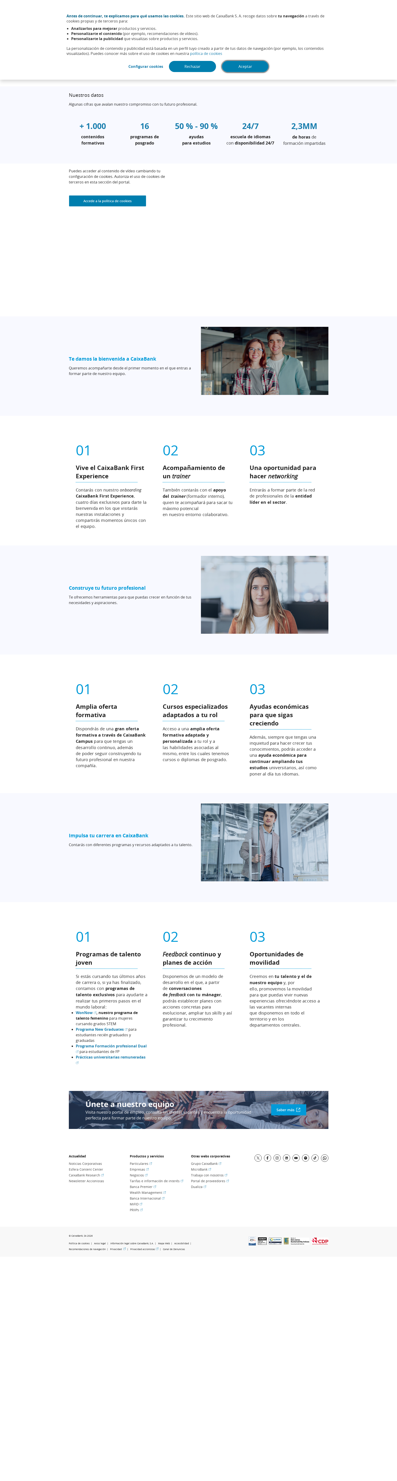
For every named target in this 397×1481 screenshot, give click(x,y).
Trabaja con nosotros (209, 1175)
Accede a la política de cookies (107, 201)
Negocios (139, 1175)
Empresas (139, 1169)
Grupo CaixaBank (206, 1163)
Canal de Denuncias (174, 1249)
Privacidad (118, 1249)
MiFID (136, 1204)
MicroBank (201, 1169)
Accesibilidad (181, 1243)
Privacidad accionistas (144, 1249)
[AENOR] (262, 1243)
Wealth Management (148, 1192)
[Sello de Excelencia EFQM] (286, 1243)
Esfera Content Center (86, 1169)
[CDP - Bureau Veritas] (319, 1243)
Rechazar (192, 66)
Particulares (141, 1163)
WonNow (86, 1012)
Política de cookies (79, 1243)
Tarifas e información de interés (156, 1181)
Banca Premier (143, 1187)
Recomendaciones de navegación (87, 1249)
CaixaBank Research (86, 1175)
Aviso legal (100, 1243)
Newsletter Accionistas (86, 1181)
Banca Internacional (147, 1198)
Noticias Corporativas (85, 1163)
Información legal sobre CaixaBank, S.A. (132, 1243)
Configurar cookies (145, 66)
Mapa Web (164, 1243)
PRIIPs (136, 1210)
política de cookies (206, 53)
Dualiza (198, 1187)
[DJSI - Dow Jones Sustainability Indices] (300, 1243)
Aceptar (245, 66)
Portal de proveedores (210, 1181)
